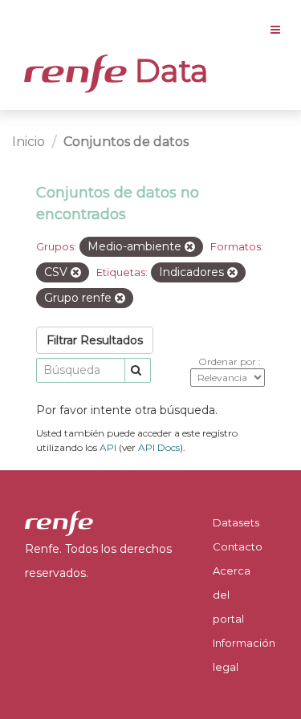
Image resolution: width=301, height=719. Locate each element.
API (108, 447)
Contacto (237, 546)
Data (168, 70)
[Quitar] (190, 247)
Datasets (236, 522)
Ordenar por (228, 361)
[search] (137, 370)
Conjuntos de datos (126, 141)
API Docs (159, 447)
